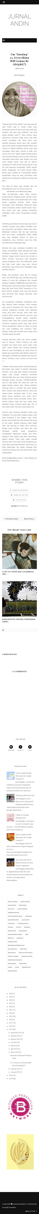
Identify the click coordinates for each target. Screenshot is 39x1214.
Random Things (12, 941)
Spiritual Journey (13, 956)
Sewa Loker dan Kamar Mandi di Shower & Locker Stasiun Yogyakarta (24, 862)
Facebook (20, 750)
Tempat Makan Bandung (15, 960)
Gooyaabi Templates (9, 1207)
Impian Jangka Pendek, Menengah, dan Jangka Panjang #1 (24, 837)
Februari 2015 (15, 1069)
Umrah (10, 967)
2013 (10, 1079)
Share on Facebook (20, 490)
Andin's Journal (13, 901)
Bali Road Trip (12, 905)
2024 (10, 1000)
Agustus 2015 (15, 1039)
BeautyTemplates (20, 1204)
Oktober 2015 (15, 1036)
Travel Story (23, 963)
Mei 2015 (14, 1046)
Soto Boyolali (12, 952)
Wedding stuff (26, 967)
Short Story (23, 949)
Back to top (30, 1211)
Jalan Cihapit (25, 919)
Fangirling (28, 916)
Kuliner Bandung (23, 923)
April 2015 (14, 1049)
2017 (10, 1023)
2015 (10, 1029)
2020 (10, 1013)
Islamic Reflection (13, 919)
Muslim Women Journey (15, 934)
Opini (26, 934)
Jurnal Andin (19, 20)
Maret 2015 (15, 1052)
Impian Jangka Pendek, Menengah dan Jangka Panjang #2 (24, 776)
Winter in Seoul (12, 971)
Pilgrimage (20, 938)
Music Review (23, 930)
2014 (10, 1075)
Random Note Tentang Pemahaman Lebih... (18, 620)
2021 (10, 1010)
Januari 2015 (15, 1072)
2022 (10, 1007)
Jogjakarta (11, 923)
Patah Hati (11, 938)
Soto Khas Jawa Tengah (25, 952)
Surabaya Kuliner (26, 956)
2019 (10, 1016)
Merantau (27, 927)
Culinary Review (22, 909)
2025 (10, 997)
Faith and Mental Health (15, 916)
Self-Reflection (22, 506)
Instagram (11, 750)
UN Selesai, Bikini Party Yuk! (25, 795)
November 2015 (16, 1033)
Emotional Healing (13, 912)
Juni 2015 (14, 1042)
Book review (22, 905)
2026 (10, 993)
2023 (10, 1003)
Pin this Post (21, 500)
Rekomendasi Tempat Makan (16, 945)
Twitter (30, 750)
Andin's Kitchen (25, 901)
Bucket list (11, 909)
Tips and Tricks (12, 963)
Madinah (10, 927)
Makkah (18, 927)
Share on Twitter (21, 495)
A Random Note (9, 654)
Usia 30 (17, 967)
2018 (10, 1020)
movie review (12, 930)
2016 (10, 1026)
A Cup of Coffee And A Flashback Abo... (18, 573)
